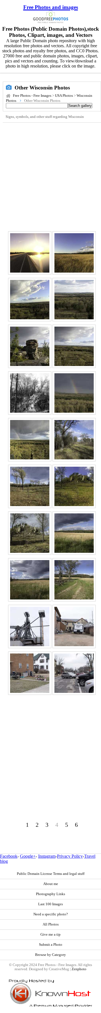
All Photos (51, 924)
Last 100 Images (50, 904)
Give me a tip (50, 934)
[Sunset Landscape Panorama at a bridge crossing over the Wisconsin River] (29, 253)
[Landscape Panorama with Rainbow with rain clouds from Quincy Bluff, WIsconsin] (29, 439)
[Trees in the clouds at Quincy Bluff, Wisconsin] (29, 486)
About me (50, 884)
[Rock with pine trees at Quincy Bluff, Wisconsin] (29, 346)
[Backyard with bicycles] (29, 673)
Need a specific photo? (50, 914)
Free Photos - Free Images (32, 96)
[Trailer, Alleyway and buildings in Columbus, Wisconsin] (74, 626)
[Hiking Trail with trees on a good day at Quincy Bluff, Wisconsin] (74, 439)
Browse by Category (50, 955)
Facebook (8, 856)
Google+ (28, 856)
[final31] (74, 673)
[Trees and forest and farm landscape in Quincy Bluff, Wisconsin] (74, 299)
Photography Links (50, 894)
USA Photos (64, 96)
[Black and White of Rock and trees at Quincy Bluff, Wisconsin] (29, 393)
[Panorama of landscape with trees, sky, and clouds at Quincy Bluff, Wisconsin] (29, 299)
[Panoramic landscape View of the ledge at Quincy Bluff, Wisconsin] (74, 486)
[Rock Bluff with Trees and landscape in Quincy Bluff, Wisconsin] (29, 533)
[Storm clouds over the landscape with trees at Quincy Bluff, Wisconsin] (74, 533)
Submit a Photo (50, 945)
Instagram (47, 856)
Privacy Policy (70, 856)
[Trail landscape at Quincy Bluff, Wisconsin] (74, 579)
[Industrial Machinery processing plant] (29, 626)
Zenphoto (79, 969)
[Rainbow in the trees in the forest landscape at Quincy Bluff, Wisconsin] (74, 393)
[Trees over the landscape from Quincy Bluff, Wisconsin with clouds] (74, 346)
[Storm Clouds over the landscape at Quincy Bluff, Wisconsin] (29, 579)
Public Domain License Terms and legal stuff (50, 874)
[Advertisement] (50, 176)
